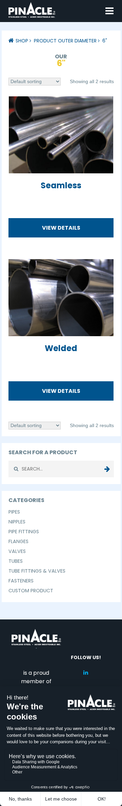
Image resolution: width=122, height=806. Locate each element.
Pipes (14, 511)
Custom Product (30, 590)
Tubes (15, 561)
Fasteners (21, 580)
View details (61, 228)
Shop (22, 40)
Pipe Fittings (23, 531)
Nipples (16, 521)
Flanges (18, 541)
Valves (17, 551)
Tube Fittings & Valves (36, 571)
